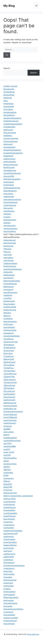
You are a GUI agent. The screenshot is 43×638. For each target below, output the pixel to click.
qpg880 (6, 429)
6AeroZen (8, 353)
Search (6, 68)
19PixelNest (8, 388)
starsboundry (9, 225)
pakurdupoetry (10, 191)
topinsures (8, 130)
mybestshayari (10, 621)
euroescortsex (10, 464)
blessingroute (9, 243)
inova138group (10, 414)
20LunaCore (9, 391)
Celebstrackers (10, 263)
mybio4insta (9, 504)
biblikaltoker (9, 275)
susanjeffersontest (12, 440)
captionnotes (9, 159)
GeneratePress (33, 634)
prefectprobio (9, 162)
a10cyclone (8, 432)
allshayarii (8, 144)
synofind (7, 298)
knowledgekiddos (11, 336)
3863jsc (7, 469)
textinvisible (8, 574)
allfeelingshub (9, 403)
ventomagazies (10, 228)
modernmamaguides (12, 531)
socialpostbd (9, 127)
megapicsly (8, 333)
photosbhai (8, 185)
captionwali (8, 196)
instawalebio (9, 510)
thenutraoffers (10, 458)
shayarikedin (9, 615)
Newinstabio (9, 304)
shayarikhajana (10, 603)
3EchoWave (8, 345)
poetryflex (8, 571)
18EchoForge (9, 385)
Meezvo (7, 316)
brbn (5, 101)
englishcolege (9, 307)
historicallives (9, 231)
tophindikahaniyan (11, 188)
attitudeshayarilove (12, 199)
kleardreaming (10, 321)
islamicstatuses (10, 141)
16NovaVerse (9, 379)
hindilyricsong (9, 266)
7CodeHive (8, 356)
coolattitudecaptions (12, 124)
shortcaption (9, 594)
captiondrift (8, 557)
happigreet (8, 156)
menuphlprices (10, 284)
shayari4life (8, 176)
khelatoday (8, 103)
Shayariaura (8, 562)
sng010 (6, 449)
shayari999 (8, 106)
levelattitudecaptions (13, 153)
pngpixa (7, 589)
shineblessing (9, 170)
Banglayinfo (8, 89)
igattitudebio (9, 394)
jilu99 (5, 475)
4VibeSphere (9, 347)
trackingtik (8, 472)
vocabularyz (9, 525)
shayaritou (8, 194)
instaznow (8, 522)
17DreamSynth (10, 382)
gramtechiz (8, 278)
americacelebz (10, 542)
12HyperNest (9, 371)
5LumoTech (8, 350)
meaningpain (9, 539)
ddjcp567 (7, 484)
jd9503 (6, 467)
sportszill (7, 254)
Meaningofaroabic (11, 281)
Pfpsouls (7, 249)
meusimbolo (9, 624)
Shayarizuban (9, 132)
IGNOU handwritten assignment (18, 496)
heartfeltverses (10, 292)
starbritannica (9, 205)
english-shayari (10, 86)
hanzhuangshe (10, 406)
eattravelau (8, 600)
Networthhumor (10, 164)
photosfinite (8, 95)
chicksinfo (8, 272)
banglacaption (10, 112)
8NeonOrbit (8, 359)
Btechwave (8, 287)
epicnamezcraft (10, 533)
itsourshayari (9, 397)
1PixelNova (8, 339)
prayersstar (8, 548)
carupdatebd (9, 147)
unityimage (8, 260)
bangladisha (9, 115)
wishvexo (7, 551)
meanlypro (8, 583)
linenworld (8, 208)
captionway (8, 536)
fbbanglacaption (10, 597)
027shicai (7, 490)
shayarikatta (9, 327)
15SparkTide (9, 377)
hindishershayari (11, 121)
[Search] (6, 55)
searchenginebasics (12, 269)
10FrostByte (8, 365)
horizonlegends (10, 202)
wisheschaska (9, 330)
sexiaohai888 (9, 446)
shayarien (7, 606)
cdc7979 (7, 443)
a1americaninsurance (13, 411)
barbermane (9, 301)
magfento (7, 295)
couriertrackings (10, 138)
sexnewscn (8, 478)
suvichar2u (8, 612)
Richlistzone (8, 167)
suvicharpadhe (10, 513)
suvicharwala (9, 501)
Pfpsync (7, 252)
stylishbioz (8, 560)
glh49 (6, 461)
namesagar (8, 586)
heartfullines (9, 519)
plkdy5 (6, 435)
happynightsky (10, 545)
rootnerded (8, 528)
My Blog (9, 5)
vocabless (8, 318)
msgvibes (7, 577)
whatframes (8, 211)
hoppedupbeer (10, 438)
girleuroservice (10, 493)
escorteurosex (10, 420)
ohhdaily (7, 214)
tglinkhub (7, 98)
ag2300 (7, 455)
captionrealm (9, 400)
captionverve (9, 554)
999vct (6, 481)
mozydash (8, 109)
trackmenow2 (9, 423)
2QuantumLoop (10, 342)
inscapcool (8, 289)
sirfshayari (8, 324)
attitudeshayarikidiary (13, 609)
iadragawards (9, 220)
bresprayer (8, 246)
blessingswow (10, 580)
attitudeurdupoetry (12, 179)
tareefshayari (9, 516)
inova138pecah (10, 417)
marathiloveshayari (12, 173)
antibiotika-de (9, 409)
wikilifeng (7, 135)
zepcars (7, 223)
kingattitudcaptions (12, 150)
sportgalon (8, 257)
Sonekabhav (9, 92)
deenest (7, 313)
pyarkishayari (9, 507)
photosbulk (8, 182)
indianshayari (9, 240)
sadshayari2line (10, 618)
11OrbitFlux (8, 368)
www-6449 (8, 452)
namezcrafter (9, 499)
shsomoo (7, 426)
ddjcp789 (7, 487)
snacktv (7, 217)
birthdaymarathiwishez (14, 565)
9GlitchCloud (9, 362)
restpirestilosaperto (12, 118)
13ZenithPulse (10, 374)
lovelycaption (9, 591)
